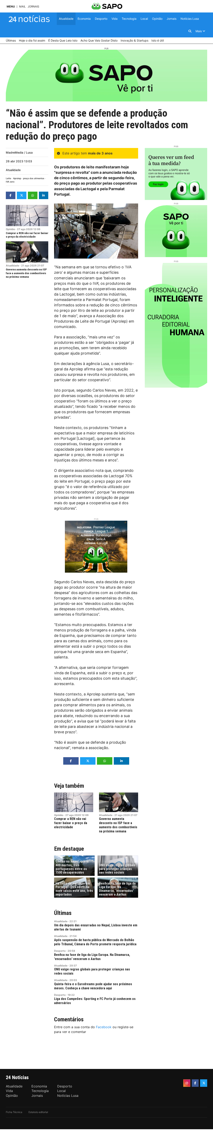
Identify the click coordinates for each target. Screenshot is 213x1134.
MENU (11, 6)
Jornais (33, 6)
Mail (22, 6)
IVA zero (10, 181)
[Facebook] (195, 1083)
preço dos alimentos (33, 178)
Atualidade (13, 170)
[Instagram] (186, 1083)
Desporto (60, 950)
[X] (203, 1083)
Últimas (63, 913)
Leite (8, 178)
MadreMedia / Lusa (19, 152)
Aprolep (17, 178)
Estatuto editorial (38, 1112)
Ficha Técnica (14, 1112)
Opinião (10, 229)
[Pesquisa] (189, 31)
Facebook (103, 1027)
